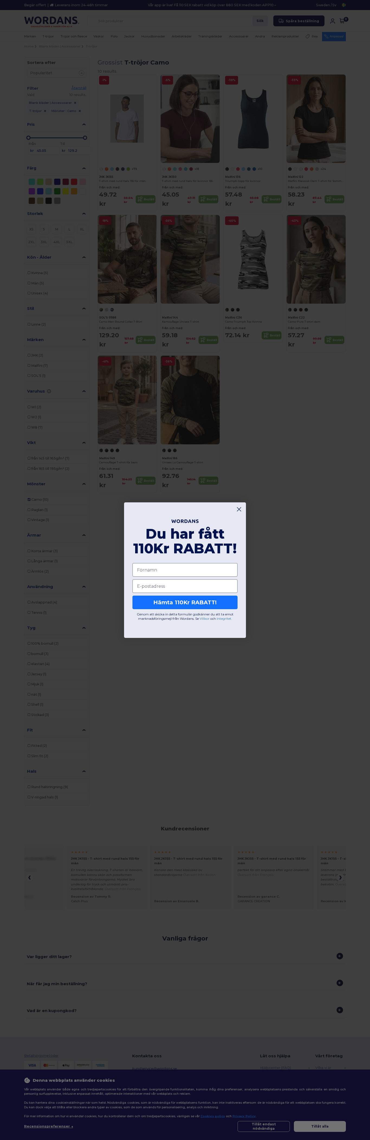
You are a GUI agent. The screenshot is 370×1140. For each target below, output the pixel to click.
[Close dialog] (239, 509)
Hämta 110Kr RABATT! (185, 602)
